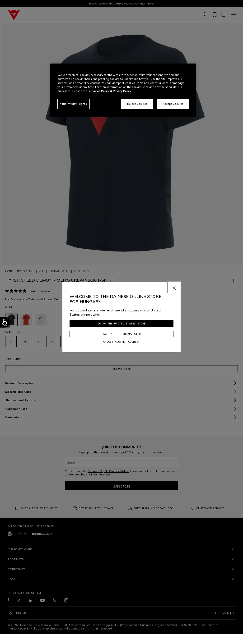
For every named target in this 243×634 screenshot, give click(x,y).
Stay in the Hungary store (121, 334)
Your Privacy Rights (73, 103)
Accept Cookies (173, 103)
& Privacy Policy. (120, 91)
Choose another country (121, 341)
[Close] (174, 287)
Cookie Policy (100, 91)
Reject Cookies (137, 103)
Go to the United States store (122, 323)
